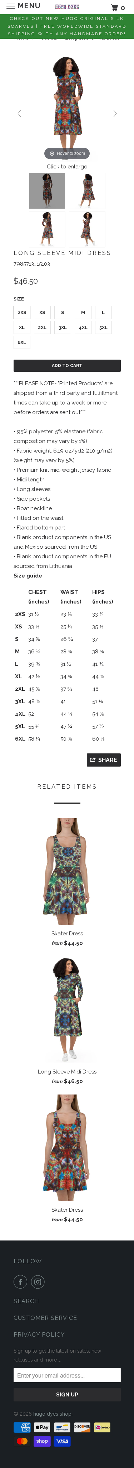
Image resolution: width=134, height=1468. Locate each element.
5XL (103, 327)
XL (22, 327)
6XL (22, 342)
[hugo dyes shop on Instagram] (39, 1282)
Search (26, 1301)
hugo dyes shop (52, 1414)
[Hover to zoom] (67, 108)
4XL (83, 327)
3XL (63, 327)
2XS (22, 312)
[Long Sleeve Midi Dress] (47, 191)
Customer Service (45, 1318)
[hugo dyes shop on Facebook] (22, 1282)
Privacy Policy (39, 1334)
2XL (42, 327)
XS (42, 312)
